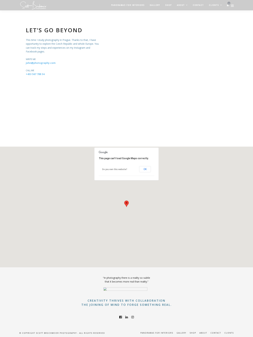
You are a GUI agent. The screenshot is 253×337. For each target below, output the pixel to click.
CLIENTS (229, 333)
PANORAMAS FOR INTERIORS (156, 333)
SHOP (193, 333)
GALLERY (181, 333)
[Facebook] (120, 317)
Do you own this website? (114, 169)
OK (145, 169)
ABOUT (203, 333)
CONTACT (215, 333)
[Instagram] (132, 317)
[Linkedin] (126, 317)
